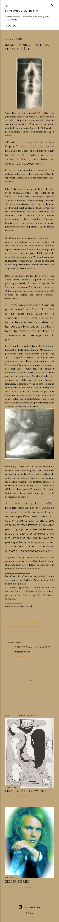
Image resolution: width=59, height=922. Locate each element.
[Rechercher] (52, 5)
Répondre (20, 656)
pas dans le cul (24, 631)
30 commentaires (24, 887)
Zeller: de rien (17, 881)
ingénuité (29, 626)
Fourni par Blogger (32, 907)
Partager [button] (9, 622)
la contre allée (11, 631)
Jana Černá (40, 626)
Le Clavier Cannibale (21, 11)
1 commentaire (22, 796)
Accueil (11, 25)
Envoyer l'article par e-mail (28, 622)
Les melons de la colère (25, 791)
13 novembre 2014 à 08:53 (38, 647)
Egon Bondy (18, 626)
